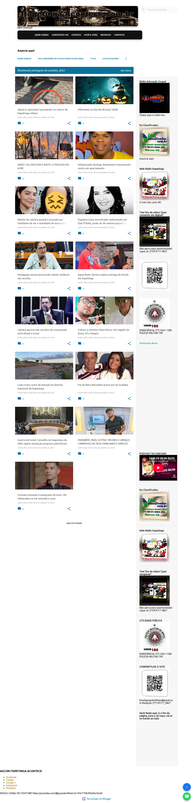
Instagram (11, 785)
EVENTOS (76, 35)
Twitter (10, 780)
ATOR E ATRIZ (91, 35)
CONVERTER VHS (60, 35)
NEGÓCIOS (106, 35)
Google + (11, 782)
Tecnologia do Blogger (98, 798)
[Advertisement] (166, 373)
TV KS (93, 59)
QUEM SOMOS (42, 35)
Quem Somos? (24, 59)
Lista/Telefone (110, 59)
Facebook (11, 777)
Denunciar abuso (148, 343)
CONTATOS (119, 35)
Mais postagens (74, 523)
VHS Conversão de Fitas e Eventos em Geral (61, 59)
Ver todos (126, 71)
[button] (69, 124)
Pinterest (11, 788)
